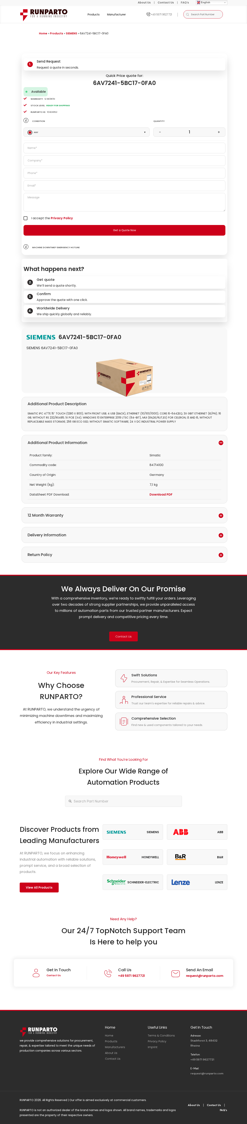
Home (43, 33)
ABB (220, 832)
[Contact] (148, 14)
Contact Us (166, 2)
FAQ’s (185, 2)
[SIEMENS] (40, 337)
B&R (220, 857)
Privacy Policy (62, 218)
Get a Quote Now (124, 230)
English (205, 2)
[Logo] (44, 14)
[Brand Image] (116, 832)
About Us (144, 2)
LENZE (219, 882)
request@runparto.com (204, 976)
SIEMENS (71, 33)
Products (94, 14)
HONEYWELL (150, 857)
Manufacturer (116, 14)
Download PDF (161, 494)
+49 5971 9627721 (161, 14)
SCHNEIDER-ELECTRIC (143, 882)
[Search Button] (187, 14)
